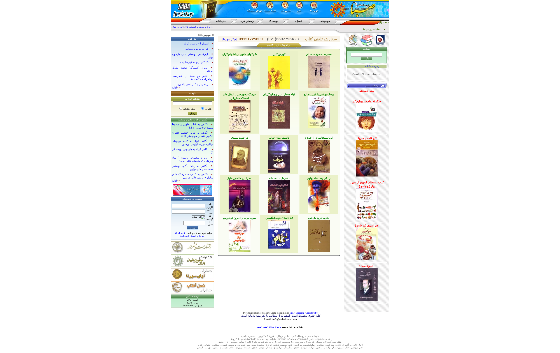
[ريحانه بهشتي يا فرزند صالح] (319, 111)
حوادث (269, 344)
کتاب (243, 336)
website (252, 339)
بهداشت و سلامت (325, 344)
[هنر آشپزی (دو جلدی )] (367, 243)
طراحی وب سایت (267, 339)
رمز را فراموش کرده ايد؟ (192, 236)
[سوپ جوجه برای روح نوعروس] (239, 235)
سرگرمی (298, 344)
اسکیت (246, 347)
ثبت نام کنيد (179, 233)
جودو (296, 347)
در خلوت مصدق (239, 137)
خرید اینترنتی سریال (264, 342)
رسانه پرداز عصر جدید (269, 326)
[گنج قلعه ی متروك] (367, 157)
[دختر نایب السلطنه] (279, 195)
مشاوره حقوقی (211, 344)
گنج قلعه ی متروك (367, 138)
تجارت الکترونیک (238, 339)
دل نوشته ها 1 (366, 266)
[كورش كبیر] (279, 71)
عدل (278, 342)
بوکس (319, 347)
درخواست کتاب (372, 66)
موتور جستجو (237, 342)
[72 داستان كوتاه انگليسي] (279, 233)
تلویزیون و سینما (237, 344)
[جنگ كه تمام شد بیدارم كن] (367, 116)
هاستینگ (292, 339)
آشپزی (345, 344)
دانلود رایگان (282, 336)
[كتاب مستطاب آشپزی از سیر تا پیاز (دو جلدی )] (367, 203)
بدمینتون (224, 347)
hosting (282, 339)
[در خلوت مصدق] (239, 155)
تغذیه (338, 344)
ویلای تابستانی (366, 90)
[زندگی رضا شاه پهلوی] (319, 195)
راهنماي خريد (247, 21)
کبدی (254, 347)
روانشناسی (309, 344)
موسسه (286, 342)
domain (302, 339)
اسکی (200, 347)
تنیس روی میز (211, 347)
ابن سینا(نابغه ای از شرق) (318, 137)
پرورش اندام (235, 347)
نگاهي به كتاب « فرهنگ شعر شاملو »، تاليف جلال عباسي (192, 176)
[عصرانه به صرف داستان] (319, 71)
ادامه (176, 87)
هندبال (269, 347)
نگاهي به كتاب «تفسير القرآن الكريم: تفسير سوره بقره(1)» (192, 134)
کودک (277, 344)
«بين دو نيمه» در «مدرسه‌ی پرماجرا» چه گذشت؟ (192, 77)
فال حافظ (223, 342)
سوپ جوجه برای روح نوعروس (239, 217)
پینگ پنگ (288, 347)
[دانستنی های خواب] (279, 155)
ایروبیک (304, 347)
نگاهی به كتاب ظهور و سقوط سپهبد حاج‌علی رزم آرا (192, 126)
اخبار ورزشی (357, 347)
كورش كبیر (279, 54)
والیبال (327, 347)
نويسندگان (273, 21)
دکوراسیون (286, 344)
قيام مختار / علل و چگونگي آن (279, 94)
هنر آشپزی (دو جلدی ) (366, 225)
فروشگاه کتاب (299, 336)
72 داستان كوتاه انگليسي (279, 217)
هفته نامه (336, 342)
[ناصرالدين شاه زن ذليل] (239, 195)
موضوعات (325, 21)
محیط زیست (257, 344)
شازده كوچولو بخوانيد (197, 48)
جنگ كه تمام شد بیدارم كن (366, 101)
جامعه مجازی (299, 342)
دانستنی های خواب (279, 137)
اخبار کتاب (193, 38)
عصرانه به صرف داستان (319, 54)
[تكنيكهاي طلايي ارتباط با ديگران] (239, 71)
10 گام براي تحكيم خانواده (194, 62)
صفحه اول (384, 22)
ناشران (298, 21)
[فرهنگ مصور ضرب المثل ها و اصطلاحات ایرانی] (239, 115)
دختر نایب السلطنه (279, 178)
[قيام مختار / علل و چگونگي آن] (279, 111)
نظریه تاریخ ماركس (318, 217)
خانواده (353, 344)
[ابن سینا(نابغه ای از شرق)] (319, 155)
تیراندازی (277, 347)
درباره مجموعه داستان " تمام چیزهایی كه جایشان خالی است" (192, 159)
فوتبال (334, 347)
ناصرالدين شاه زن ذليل (239, 178)
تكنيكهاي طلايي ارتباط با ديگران (239, 54)
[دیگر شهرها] (229, 39)
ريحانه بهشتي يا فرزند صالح (319, 94)
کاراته (312, 347)
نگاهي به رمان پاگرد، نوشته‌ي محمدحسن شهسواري (192, 167)
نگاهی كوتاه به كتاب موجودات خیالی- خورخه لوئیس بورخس (192, 142)
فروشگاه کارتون (266, 336)
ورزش (341, 347)
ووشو (261, 347)
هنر (248, 344)
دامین (311, 339)
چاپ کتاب (221, 21)
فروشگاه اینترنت (316, 342)
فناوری (224, 344)
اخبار (360, 344)
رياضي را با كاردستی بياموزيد (192, 84)
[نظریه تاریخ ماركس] (319, 235)
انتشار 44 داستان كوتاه (196, 43)
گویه (329, 342)
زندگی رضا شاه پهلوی (319, 178)
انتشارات (251, 336)
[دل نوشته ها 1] (367, 283)
